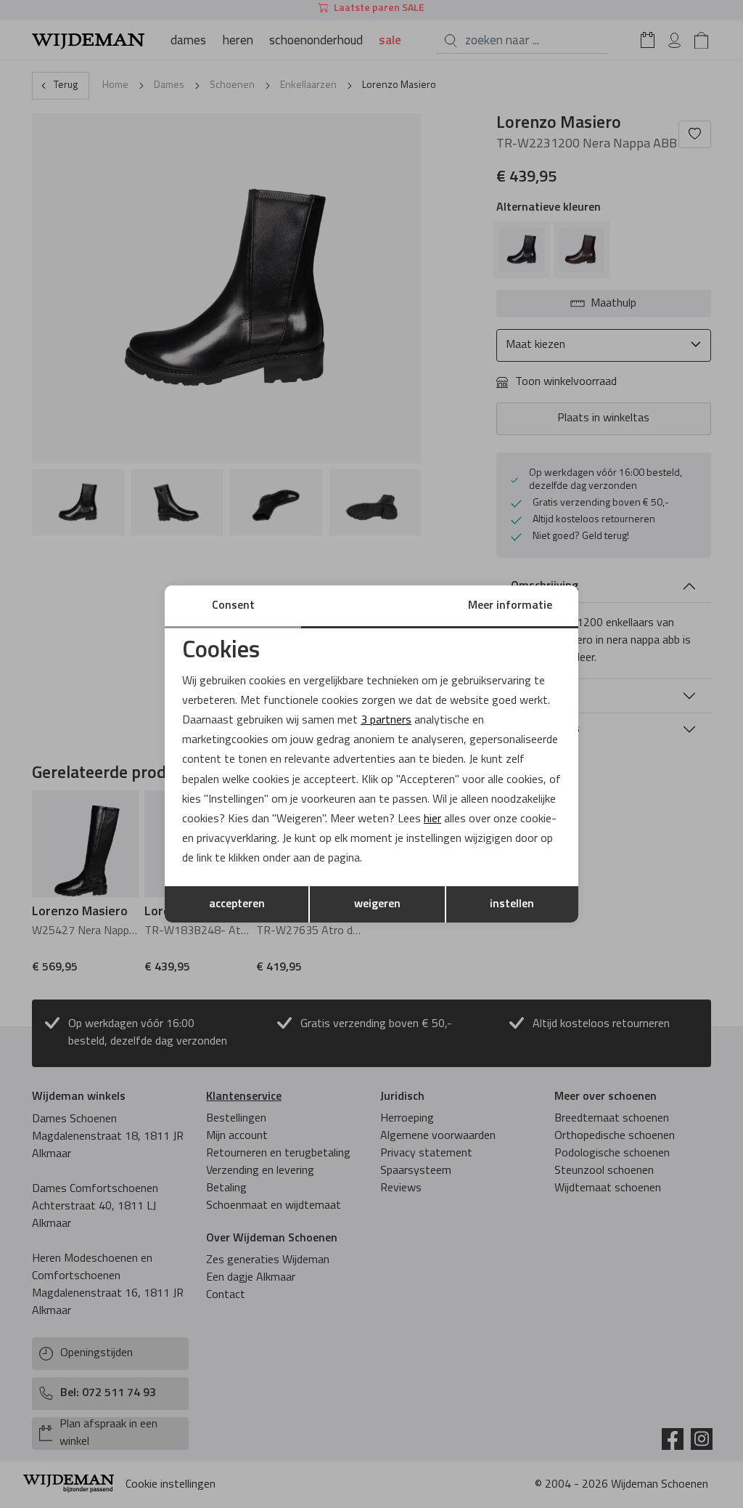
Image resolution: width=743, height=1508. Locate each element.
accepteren (237, 904)
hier (432, 819)
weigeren (377, 904)
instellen (512, 904)
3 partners (386, 720)
